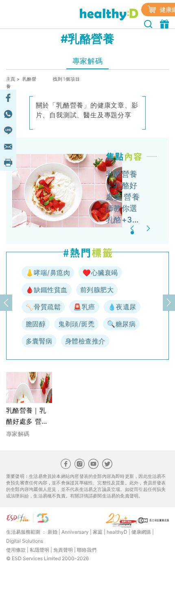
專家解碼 (87, 61)
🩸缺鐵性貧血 (47, 290)
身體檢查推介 (85, 341)
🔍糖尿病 (121, 324)
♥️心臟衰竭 (100, 272)
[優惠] (165, 23)
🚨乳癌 (84, 307)
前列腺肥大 (97, 290)
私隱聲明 (39, 550)
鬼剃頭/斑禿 (76, 324)
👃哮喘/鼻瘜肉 (48, 272)
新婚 (52, 532)
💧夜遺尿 (122, 307)
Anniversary (75, 532)
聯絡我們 (86, 550)
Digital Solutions (24, 541)
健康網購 (141, 532)
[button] (133, 228)
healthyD (117, 532)
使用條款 (16, 550)
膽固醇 (36, 324)
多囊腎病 (39, 341)
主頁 (10, 79)
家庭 (98, 532)
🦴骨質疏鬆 (43, 307)
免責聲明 (63, 550)
